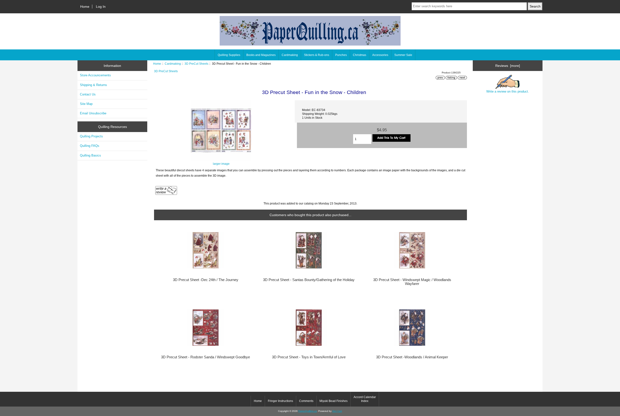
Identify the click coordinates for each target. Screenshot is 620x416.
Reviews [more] (507, 66)
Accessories (380, 55)
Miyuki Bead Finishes (333, 401)
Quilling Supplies (229, 55)
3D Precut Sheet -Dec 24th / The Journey (205, 280)
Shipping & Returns (93, 85)
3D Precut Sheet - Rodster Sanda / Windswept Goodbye (205, 357)
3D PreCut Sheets (196, 63)
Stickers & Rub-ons (316, 55)
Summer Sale (403, 55)
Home (84, 6)
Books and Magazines (261, 55)
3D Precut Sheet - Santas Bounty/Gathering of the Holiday (309, 280)
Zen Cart (337, 411)
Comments (306, 401)
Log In (101, 6)
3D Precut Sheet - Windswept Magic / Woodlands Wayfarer (412, 282)
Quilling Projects (91, 136)
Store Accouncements (95, 75)
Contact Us (88, 94)
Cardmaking (173, 63)
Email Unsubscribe (93, 113)
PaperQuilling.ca (307, 411)
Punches (341, 55)
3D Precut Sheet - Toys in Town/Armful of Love (309, 357)
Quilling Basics (90, 155)
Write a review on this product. (507, 91)
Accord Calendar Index (365, 399)
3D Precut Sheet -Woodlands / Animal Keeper (412, 357)
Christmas (359, 55)
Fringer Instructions (280, 401)
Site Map (86, 104)
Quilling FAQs (89, 146)
